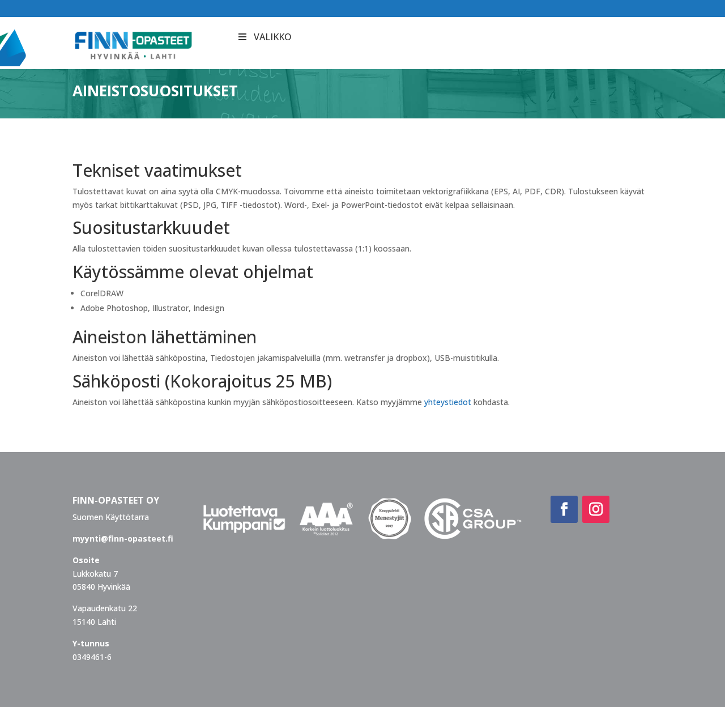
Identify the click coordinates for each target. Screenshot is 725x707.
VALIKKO (273, 37)
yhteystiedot (447, 402)
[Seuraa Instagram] (595, 509)
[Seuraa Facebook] (564, 509)
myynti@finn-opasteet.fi (122, 538)
